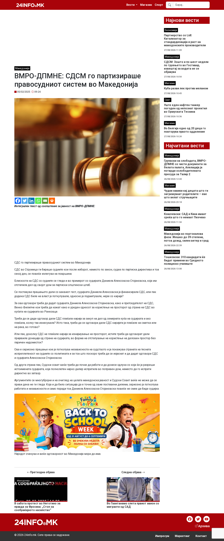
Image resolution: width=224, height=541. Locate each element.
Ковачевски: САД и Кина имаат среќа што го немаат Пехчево (185, 215)
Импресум (162, 536)
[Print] (52, 201)
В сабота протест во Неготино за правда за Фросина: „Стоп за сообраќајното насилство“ (37, 507)
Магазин (146, 4)
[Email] (45, 201)
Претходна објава (42, 472)
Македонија (22, 68)
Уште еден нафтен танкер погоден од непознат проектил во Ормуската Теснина (185, 108)
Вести (130, 4)
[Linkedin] (31, 201)
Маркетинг (182, 536)
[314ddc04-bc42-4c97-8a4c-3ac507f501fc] (87, 422)
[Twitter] (25, 201)
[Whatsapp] (38, 201)
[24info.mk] (30, 5)
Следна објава (131, 472)
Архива (204, 526)
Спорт (159, 4)
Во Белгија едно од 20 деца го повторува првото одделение (185, 130)
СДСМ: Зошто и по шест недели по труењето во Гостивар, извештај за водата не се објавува (186, 67)
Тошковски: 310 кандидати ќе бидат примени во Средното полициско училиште (184, 260)
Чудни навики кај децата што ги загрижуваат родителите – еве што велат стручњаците (186, 194)
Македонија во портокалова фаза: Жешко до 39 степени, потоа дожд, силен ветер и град (186, 237)
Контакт (201, 536)
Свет (112, 480)
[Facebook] (18, 201)
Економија (171, 30)
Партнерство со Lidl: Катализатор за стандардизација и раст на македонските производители (185, 40)
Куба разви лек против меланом (186, 88)
